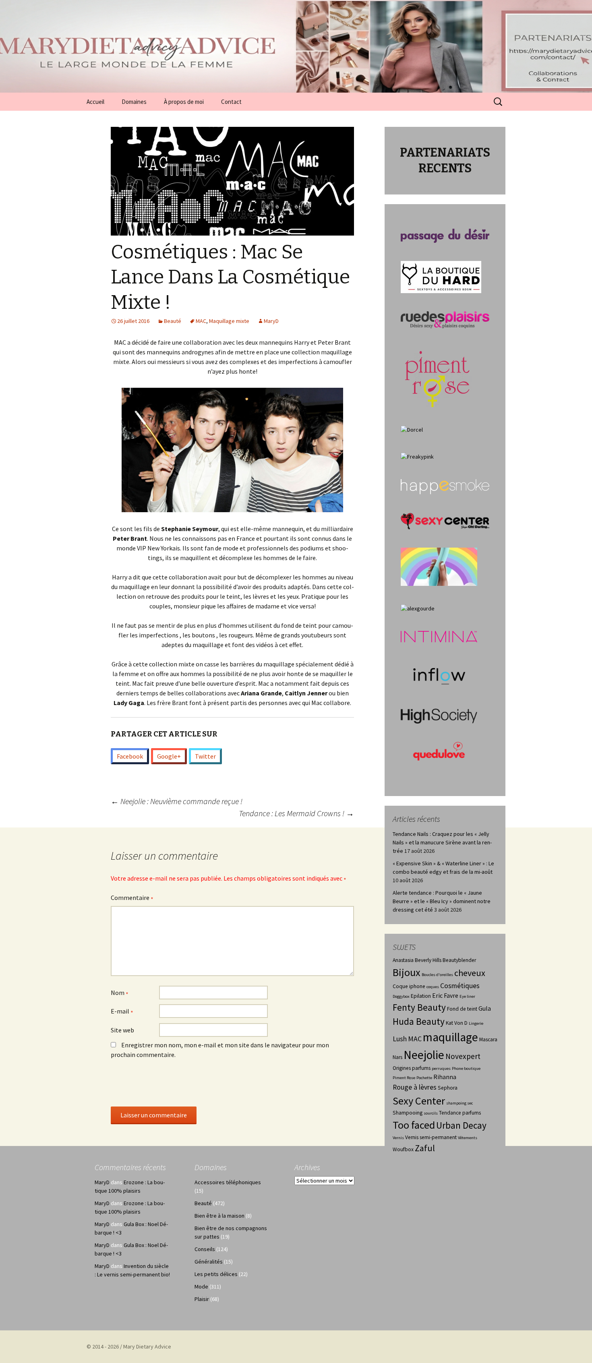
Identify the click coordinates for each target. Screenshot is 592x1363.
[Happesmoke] (445, 486)
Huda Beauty (419, 1021)
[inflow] (439, 674)
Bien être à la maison (219, 1215)
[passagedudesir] (445, 235)
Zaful (425, 1148)
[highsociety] (439, 715)
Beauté (172, 321)
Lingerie (476, 1023)
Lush (400, 1038)
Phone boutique (466, 1068)
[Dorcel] (412, 429)
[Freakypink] (417, 456)
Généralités (209, 1261)
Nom (119, 993)
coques (432, 986)
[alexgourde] (418, 608)
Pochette (424, 1077)
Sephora (447, 1087)
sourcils (431, 1113)
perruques (441, 1068)
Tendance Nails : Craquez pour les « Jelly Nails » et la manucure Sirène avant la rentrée (442, 842)
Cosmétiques (460, 985)
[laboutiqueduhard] (441, 276)
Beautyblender (459, 960)
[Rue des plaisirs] (445, 319)
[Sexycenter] (445, 520)
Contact (231, 101)
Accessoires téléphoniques (228, 1182)
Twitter (205, 756)
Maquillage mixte (229, 321)
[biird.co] (439, 566)
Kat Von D (457, 1023)
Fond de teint (462, 1008)
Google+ (169, 756)
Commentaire (132, 898)
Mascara (488, 1039)
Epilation (421, 996)
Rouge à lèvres (415, 1087)
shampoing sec (459, 1103)
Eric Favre (445, 995)
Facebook (130, 756)
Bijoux (406, 972)
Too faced (414, 1124)
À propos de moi (184, 101)
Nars (397, 1057)
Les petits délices (216, 1274)
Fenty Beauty (419, 1007)
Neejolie (424, 1054)
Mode (201, 1286)
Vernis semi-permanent (431, 1137)
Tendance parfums (460, 1112)
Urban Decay (461, 1125)
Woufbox (403, 1149)
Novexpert (462, 1056)
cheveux (469, 972)
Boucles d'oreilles (437, 974)
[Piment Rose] (437, 376)
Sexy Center (419, 1100)
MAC (201, 321)
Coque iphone (409, 986)
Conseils (205, 1249)
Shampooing (407, 1112)
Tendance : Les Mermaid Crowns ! (296, 813)
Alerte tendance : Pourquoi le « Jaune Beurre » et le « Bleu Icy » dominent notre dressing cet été (442, 901)
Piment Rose (404, 1077)
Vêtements (467, 1137)
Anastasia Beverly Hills (417, 960)
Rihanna (444, 1077)
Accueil (95, 101)
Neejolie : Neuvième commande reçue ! (176, 801)
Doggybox (401, 996)
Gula (484, 1008)
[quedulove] (439, 750)
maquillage (450, 1037)
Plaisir (202, 1299)
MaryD (271, 321)
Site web (122, 1030)
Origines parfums (412, 1068)
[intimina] (439, 636)
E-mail (122, 1012)
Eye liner (467, 996)
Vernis (398, 1137)
